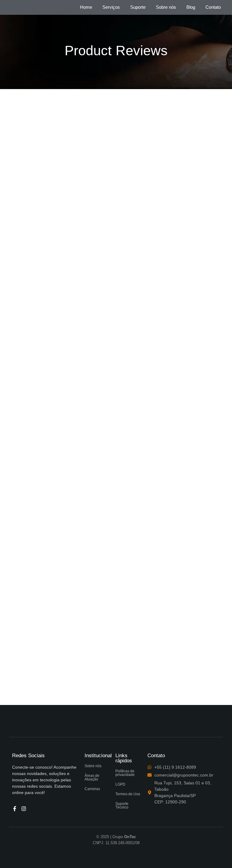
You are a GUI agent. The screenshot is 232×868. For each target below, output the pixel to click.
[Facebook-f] (14, 808)
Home (86, 7)
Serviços (111, 7)
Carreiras (92, 789)
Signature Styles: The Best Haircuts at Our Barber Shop (95, 450)
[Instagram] (23, 808)
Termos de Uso (127, 794)
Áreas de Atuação (92, 777)
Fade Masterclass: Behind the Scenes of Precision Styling (98, 635)
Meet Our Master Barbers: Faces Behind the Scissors (91, 265)
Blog (190, 7)
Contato (213, 7)
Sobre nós (166, 7)
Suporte (138, 7)
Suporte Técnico (121, 805)
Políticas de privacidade (125, 773)
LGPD (120, 784)
